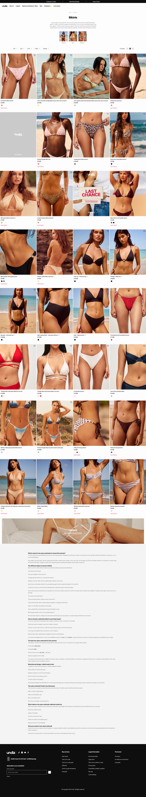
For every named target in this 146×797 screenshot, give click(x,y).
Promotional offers (93, 756)
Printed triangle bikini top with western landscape (50, 447)
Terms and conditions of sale (95, 762)
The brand (117, 756)
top (63, 637)
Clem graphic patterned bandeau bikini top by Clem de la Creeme (91, 100)
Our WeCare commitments (121, 759)
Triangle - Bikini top (115, 276)
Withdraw (64, 765)
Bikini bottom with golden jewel (118, 218)
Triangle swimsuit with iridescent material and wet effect (15, 506)
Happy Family (96, 1)
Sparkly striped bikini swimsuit (82, 506)
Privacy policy (91, 765)
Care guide (117, 762)
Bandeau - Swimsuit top (7, 335)
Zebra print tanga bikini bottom (118, 159)
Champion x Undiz (51, 1)
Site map (90, 771)
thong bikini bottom (79, 391)
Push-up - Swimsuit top (80, 276)
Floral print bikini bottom (7, 100)
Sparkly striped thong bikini (117, 506)
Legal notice (91, 759)
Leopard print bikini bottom (81, 159)
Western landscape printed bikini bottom (11, 447)
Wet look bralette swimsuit (8, 218)
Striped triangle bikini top (43, 159)
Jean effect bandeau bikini (117, 391)
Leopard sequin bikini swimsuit (45, 218)
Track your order (66, 759)
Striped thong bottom (116, 100)
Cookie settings (92, 774)
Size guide (64, 771)
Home (70, 12)
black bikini (37, 646)
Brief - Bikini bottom (79, 335)
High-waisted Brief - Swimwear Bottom (47, 335)
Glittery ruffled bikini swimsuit (45, 276)
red (40, 652)
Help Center (65, 756)
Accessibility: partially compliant (96, 768)
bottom (70, 637)
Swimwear (75, 12)
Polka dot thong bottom (80, 447)
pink (43, 652)
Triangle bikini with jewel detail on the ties (11, 391)
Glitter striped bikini (42, 506)
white (35, 649)
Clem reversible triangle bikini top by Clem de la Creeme (52, 100)
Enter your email (10, 768)
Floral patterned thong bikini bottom (119, 335)
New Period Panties (74, 1)
